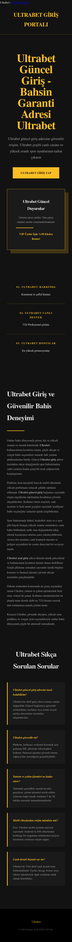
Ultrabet (36, 921)
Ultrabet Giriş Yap (36, 173)
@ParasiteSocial (20, 2)
